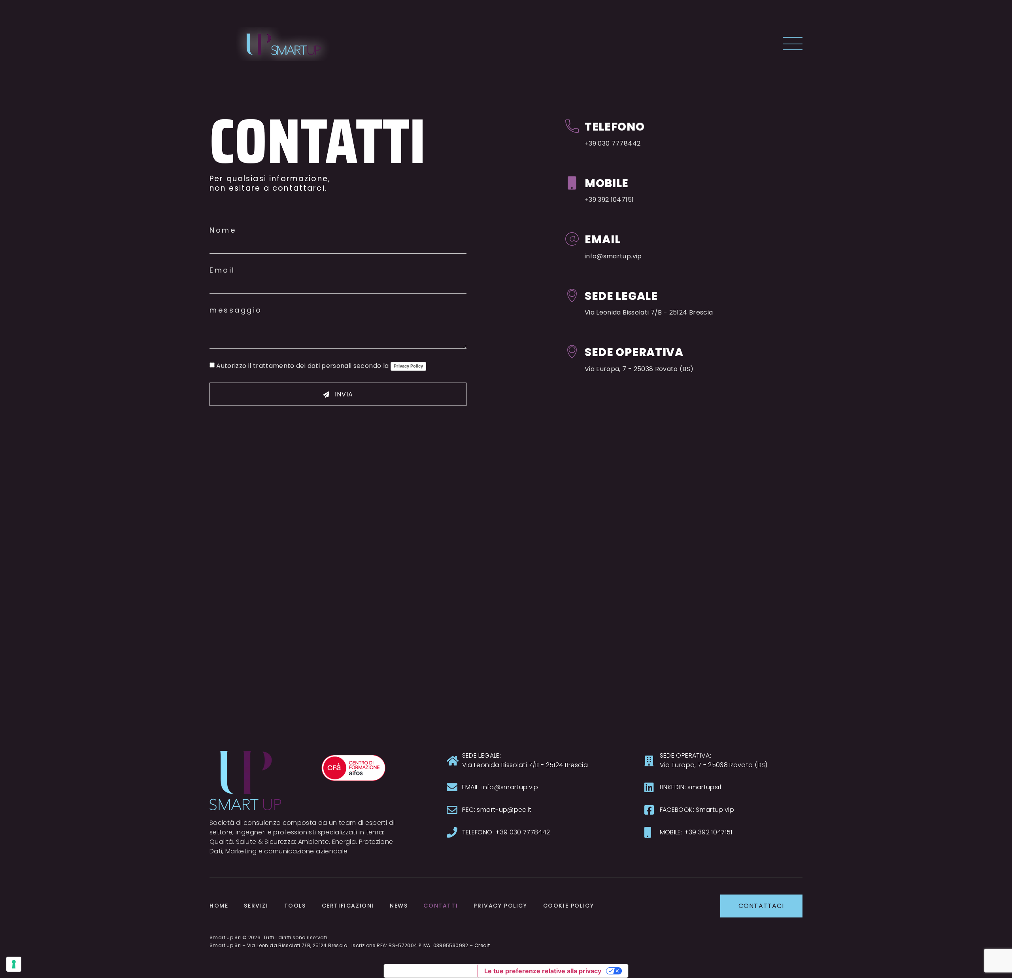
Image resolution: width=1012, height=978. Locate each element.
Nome (223, 230)
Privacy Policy (408, 366)
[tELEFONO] (572, 126)
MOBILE (607, 183)
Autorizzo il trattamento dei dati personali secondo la (319, 365)
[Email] (572, 239)
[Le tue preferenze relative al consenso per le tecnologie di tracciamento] (13, 964)
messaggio (236, 310)
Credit (482, 945)
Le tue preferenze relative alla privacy (542, 971)
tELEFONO (615, 127)
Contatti (440, 906)
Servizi (256, 906)
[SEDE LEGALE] (572, 295)
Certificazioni (348, 906)
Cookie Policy (568, 906)
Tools (295, 906)
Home (219, 906)
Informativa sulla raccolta (430, 971)
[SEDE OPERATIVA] (572, 351)
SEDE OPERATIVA (634, 352)
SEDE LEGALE (621, 296)
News (399, 906)
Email (222, 270)
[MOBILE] (572, 183)
